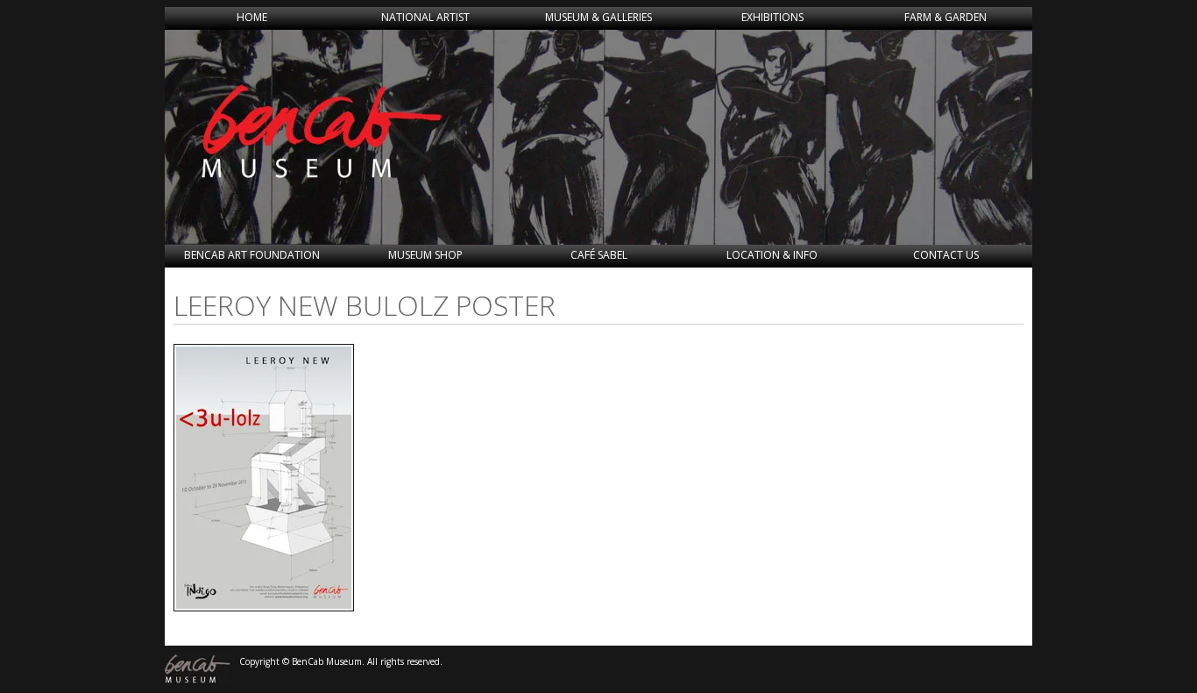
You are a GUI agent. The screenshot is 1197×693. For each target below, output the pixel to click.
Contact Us (946, 254)
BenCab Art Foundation (252, 254)
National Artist (425, 17)
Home (252, 17)
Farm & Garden (945, 17)
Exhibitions (772, 17)
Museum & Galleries (598, 17)
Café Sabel (598, 254)
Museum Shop (425, 254)
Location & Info (772, 254)
